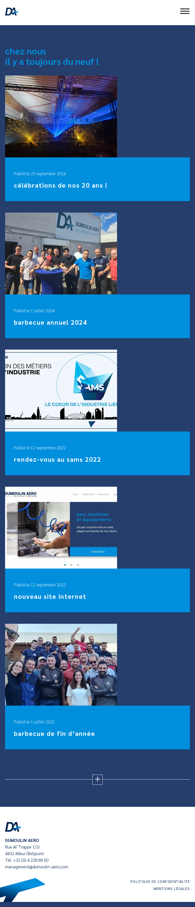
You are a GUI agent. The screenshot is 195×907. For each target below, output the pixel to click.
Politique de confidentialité (160, 881)
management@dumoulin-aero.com (36, 866)
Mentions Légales (172, 888)
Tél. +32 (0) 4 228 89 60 (26, 860)
